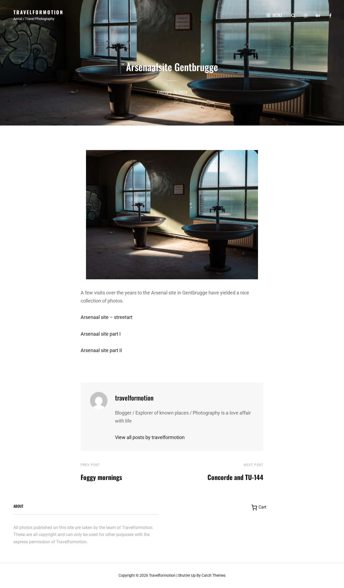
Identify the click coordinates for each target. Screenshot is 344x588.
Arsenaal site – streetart (106, 317)
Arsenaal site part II (101, 350)
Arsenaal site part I (101, 334)
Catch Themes (213, 575)
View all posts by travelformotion (150, 437)
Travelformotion (38, 12)
